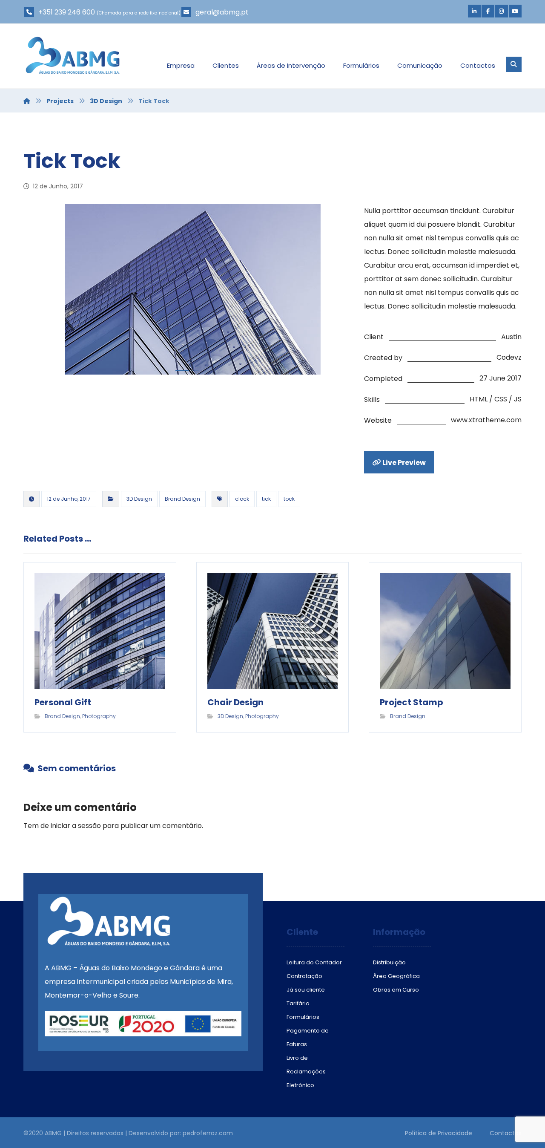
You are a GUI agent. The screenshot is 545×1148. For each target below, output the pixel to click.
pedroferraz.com (208, 1133)
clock (242, 498)
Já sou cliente (306, 990)
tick (266, 498)
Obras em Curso (396, 990)
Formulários (303, 1017)
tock (289, 498)
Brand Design (182, 498)
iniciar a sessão (76, 826)
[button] (474, 11)
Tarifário (298, 1003)
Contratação (304, 976)
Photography (99, 716)
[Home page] (26, 101)
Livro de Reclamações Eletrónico (306, 1071)
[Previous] (38, 291)
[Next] (336, 291)
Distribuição (389, 962)
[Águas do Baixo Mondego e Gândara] (72, 55)
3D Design (139, 498)
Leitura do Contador (314, 962)
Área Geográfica (396, 976)
